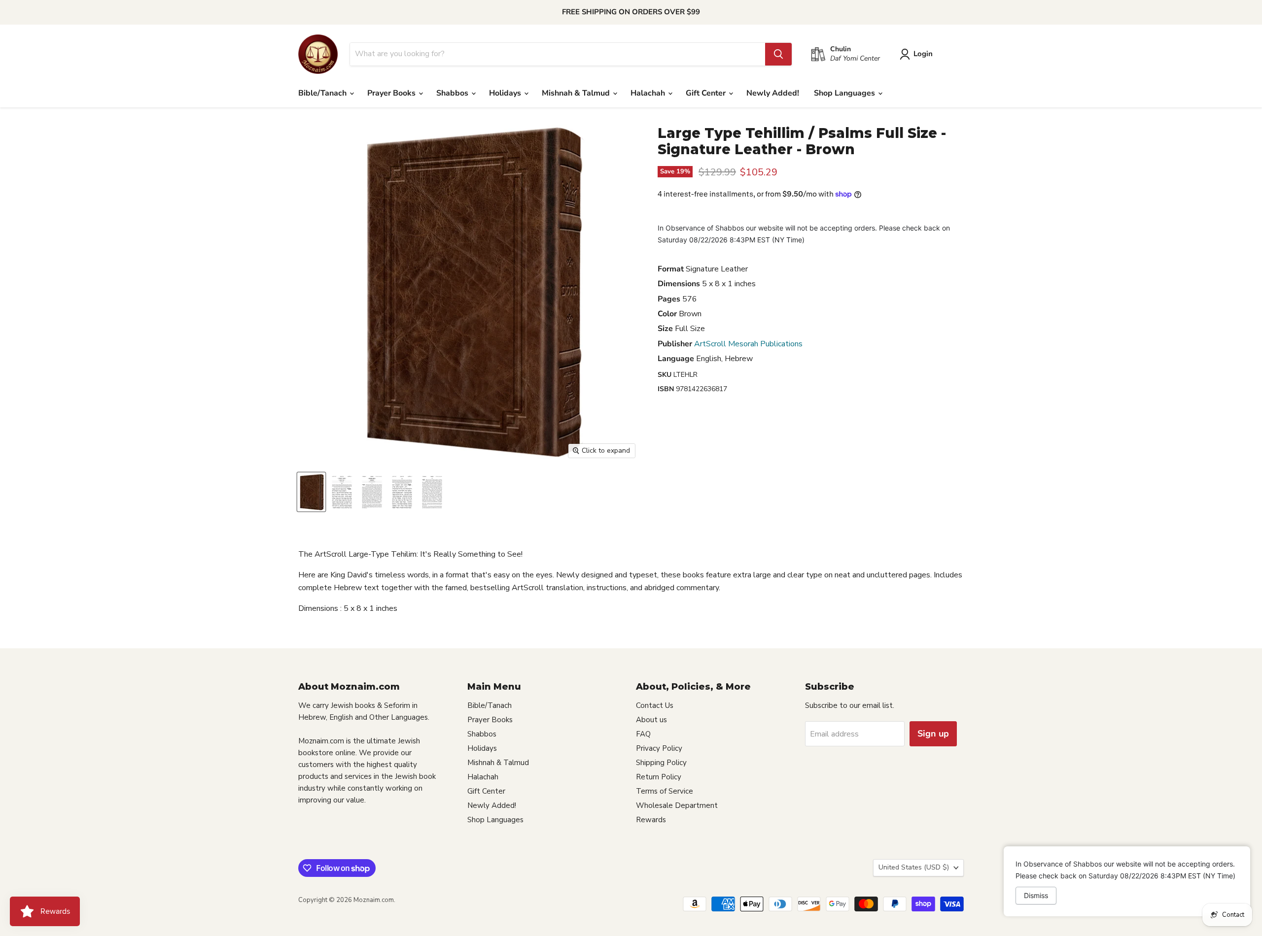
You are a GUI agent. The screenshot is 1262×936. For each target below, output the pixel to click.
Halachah (649, 93)
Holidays (506, 93)
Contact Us (654, 705)
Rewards (651, 820)
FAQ (643, 734)
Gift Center (707, 93)
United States (913, 867)
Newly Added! (772, 93)
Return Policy (658, 777)
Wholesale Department (677, 805)
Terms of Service (664, 791)
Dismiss (1036, 895)
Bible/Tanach (323, 93)
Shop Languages (845, 93)
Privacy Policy (659, 748)
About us (651, 720)
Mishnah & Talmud (577, 93)
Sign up (933, 733)
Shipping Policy (661, 763)
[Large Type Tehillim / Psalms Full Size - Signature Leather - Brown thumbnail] (311, 491)
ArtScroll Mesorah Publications (748, 343)
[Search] (778, 54)
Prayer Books (392, 93)
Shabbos (453, 93)
